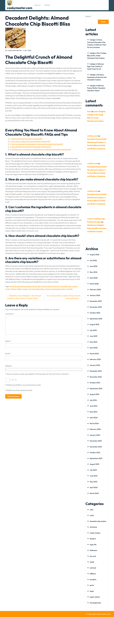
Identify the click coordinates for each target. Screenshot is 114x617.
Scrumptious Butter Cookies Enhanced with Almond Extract (63, 297)
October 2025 (95, 313)
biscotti (56, 286)
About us (38, 5)
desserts (93, 539)
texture (48, 289)
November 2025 (96, 307)
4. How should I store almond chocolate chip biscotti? (30, 147)
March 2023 (94, 493)
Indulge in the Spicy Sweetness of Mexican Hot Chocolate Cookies (97, 77)
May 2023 (93, 482)
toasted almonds (58, 289)
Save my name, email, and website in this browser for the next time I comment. (38, 374)
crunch (8, 289)
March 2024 (94, 423)
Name (8, 341)
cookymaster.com (19, 8)
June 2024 (93, 406)
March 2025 (94, 354)
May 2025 (93, 342)
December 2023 (96, 441)
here (89, 111)
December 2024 (96, 371)
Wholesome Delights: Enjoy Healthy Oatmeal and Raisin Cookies (96, 228)
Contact (47, 5)
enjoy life (93, 544)
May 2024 (93, 412)
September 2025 (96, 319)
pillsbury (93, 574)
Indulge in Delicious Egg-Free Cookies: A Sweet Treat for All (95, 66)
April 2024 (94, 418)
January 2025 (95, 365)
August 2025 (94, 324)
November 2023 (96, 447)
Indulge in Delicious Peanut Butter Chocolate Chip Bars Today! (96, 88)
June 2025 (93, 336)
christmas (93, 527)
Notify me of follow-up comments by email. (24, 385)
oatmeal (93, 568)
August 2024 (94, 394)
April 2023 (94, 487)
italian (19, 289)
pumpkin (93, 579)
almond (13, 286)
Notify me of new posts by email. (20, 390)
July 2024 (93, 400)
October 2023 (95, 452)
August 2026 (94, 254)
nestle (92, 562)
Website (8, 366)
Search (88, 16)
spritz (92, 585)
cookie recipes (95, 533)
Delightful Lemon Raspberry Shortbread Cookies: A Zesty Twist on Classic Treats (24, 297)
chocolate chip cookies (98, 521)
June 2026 (93, 266)
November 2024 (96, 377)
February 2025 (95, 359)
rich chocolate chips (36, 289)
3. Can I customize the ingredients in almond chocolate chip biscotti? (36, 144)
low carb (93, 556)
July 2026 (93, 260)
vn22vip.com (92, 136)
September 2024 (96, 388)
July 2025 (93, 330)
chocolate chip (65, 286)
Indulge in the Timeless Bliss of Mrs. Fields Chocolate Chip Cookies (96, 55)
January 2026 (95, 295)
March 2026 (94, 284)
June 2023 (93, 476)
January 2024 (95, 435)
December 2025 (96, 301)
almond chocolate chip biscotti (28, 286)
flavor (13, 289)
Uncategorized (95, 603)
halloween (93, 550)
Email (8, 353)
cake (91, 510)
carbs (92, 515)
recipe (25, 289)
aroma (43, 286)
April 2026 (94, 278)
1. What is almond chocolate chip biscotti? (26, 139)
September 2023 (96, 458)
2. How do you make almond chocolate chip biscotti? (30, 141)
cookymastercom (14, 50)
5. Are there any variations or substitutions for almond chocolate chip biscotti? (40, 149)
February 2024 (95, 429)
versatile (69, 289)
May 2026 (93, 272)
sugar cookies (95, 597)
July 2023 (93, 470)
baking (50, 286)
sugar (92, 591)
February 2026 (95, 289)
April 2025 (94, 348)
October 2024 (95, 383)
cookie (74, 286)
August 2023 (94, 464)
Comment (9, 314)
